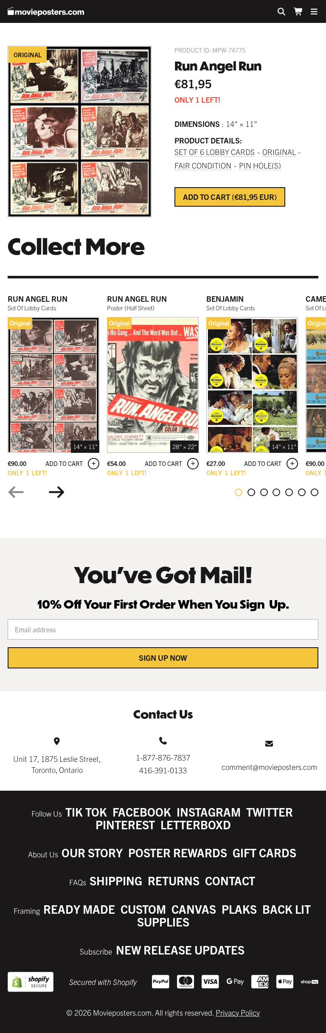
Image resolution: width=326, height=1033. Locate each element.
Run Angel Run (37, 298)
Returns (174, 880)
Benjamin (225, 298)
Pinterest (125, 824)
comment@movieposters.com (269, 767)
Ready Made (79, 909)
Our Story (92, 852)
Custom (143, 909)
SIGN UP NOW (163, 657)
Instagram (209, 811)
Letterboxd (195, 824)
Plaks (239, 909)
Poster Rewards (177, 852)
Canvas (193, 909)
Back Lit (286, 909)
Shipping (116, 880)
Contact (230, 880)
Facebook (141, 811)
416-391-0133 (163, 770)
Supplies (163, 921)
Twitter (269, 811)
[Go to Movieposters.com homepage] (46, 11)
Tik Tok (86, 811)
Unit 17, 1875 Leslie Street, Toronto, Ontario (57, 764)
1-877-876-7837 (163, 757)
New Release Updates (180, 949)
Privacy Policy (238, 1012)
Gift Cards (264, 852)
